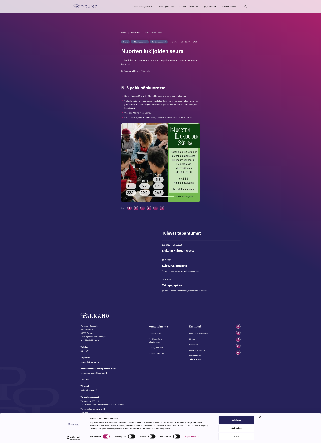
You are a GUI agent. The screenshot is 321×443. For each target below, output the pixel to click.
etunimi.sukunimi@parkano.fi (94, 372)
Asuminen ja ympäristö (143, 6)
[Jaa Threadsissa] (136, 208)
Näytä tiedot (190, 436)
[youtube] (238, 352)
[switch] (131, 436)
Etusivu (123, 32)
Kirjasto (192, 339)
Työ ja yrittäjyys (209, 6)
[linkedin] (238, 346)
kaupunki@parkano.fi (90, 361)
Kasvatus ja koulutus (166, 6)
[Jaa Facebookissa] (129, 208)
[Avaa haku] (246, 7)
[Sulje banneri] (260, 417)
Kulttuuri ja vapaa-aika (188, 6)
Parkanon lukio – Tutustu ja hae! (196, 357)
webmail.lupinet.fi (89, 390)
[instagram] (238, 326)
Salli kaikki (236, 420)
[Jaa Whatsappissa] (155, 208)
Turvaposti (85, 379)
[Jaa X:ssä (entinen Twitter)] (142, 208)
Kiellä (236, 436)
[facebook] (238, 339)
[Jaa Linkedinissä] (149, 208)
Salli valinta (236, 428)
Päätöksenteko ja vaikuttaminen (155, 340)
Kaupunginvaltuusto (156, 353)
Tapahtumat (135, 32)
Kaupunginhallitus (155, 347)
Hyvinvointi (193, 344)
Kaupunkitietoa (154, 333)
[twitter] (238, 333)
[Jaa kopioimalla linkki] (162, 208)
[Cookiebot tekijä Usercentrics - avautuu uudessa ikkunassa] (73, 438)
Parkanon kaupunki (229, 6)
